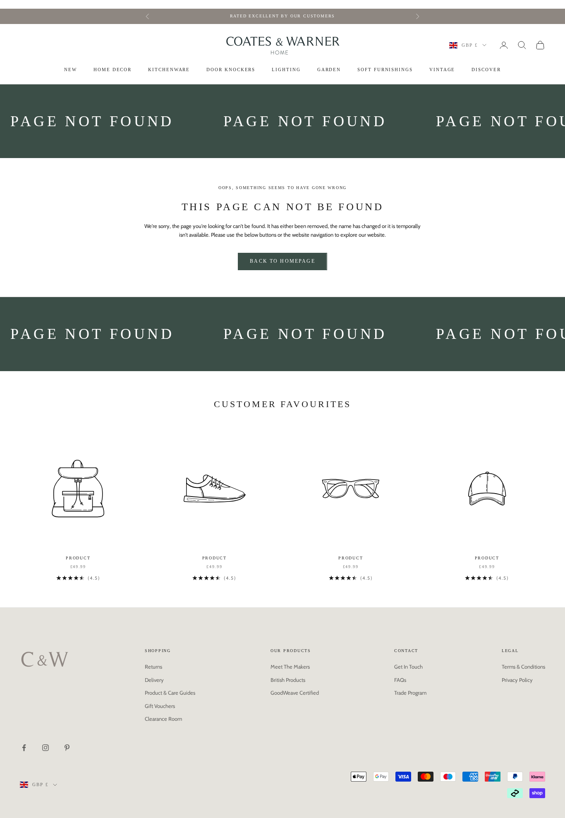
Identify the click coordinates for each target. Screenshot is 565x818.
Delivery (154, 679)
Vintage (442, 69)
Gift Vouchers (160, 706)
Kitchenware (169, 69)
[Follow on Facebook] (24, 748)
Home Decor (112, 69)
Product (78, 558)
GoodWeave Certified (295, 692)
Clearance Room (163, 718)
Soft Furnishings (385, 69)
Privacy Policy (517, 679)
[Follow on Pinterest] (67, 748)
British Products (288, 679)
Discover (486, 69)
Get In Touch (408, 666)
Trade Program (410, 692)
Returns (153, 666)
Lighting (286, 69)
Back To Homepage (282, 261)
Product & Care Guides (170, 692)
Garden (329, 69)
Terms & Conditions (523, 666)
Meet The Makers (290, 666)
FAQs (400, 679)
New (70, 69)
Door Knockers (230, 69)
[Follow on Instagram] (45, 748)
